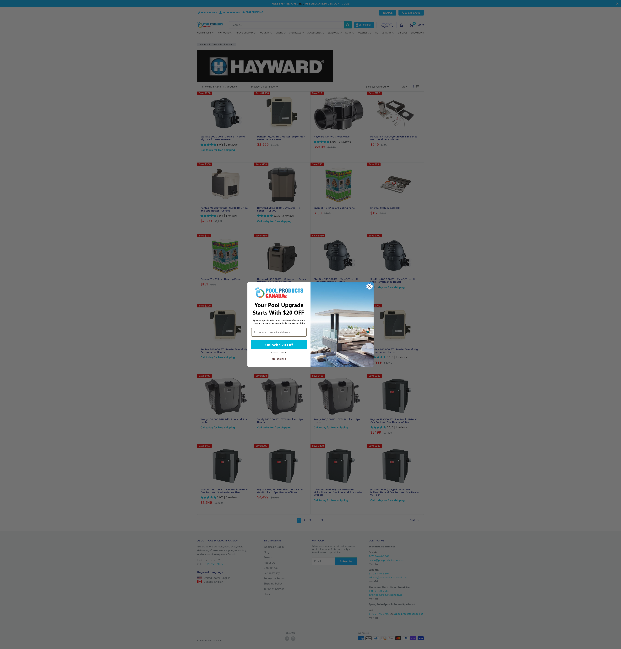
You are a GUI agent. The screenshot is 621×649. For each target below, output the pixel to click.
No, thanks (279, 359)
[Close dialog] (369, 286)
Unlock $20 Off (279, 344)
